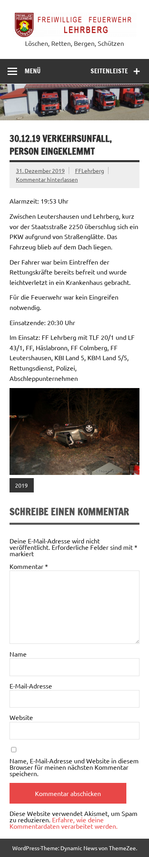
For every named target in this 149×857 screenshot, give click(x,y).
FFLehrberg (89, 170)
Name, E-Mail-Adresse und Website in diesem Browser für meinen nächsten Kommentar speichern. (74, 767)
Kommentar (29, 566)
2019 (21, 485)
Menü (33, 71)
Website (21, 717)
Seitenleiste (109, 71)
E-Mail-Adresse (31, 685)
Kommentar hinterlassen (47, 179)
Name (18, 654)
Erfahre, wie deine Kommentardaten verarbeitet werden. (64, 823)
